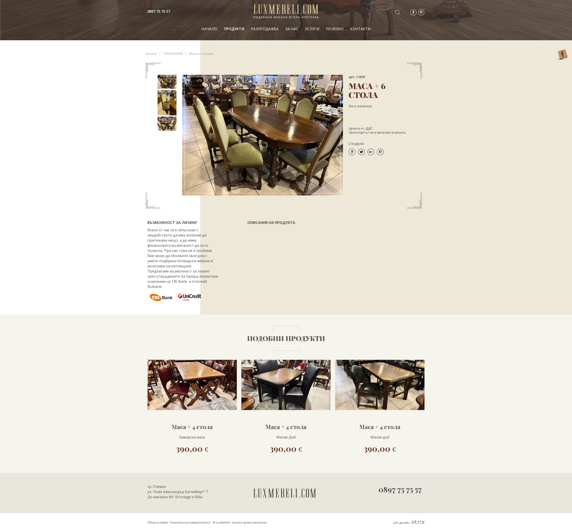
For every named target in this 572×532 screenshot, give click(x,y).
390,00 (192, 448)
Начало (150, 53)
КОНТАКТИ (360, 28)
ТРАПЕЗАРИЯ (173, 53)
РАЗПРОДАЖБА (265, 28)
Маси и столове (201, 53)
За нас (291, 28)
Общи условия (157, 522)
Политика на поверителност (190, 522)
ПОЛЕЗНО (335, 28)
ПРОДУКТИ (234, 28)
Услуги (312, 28)
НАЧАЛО (209, 28)
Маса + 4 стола (192, 426)
